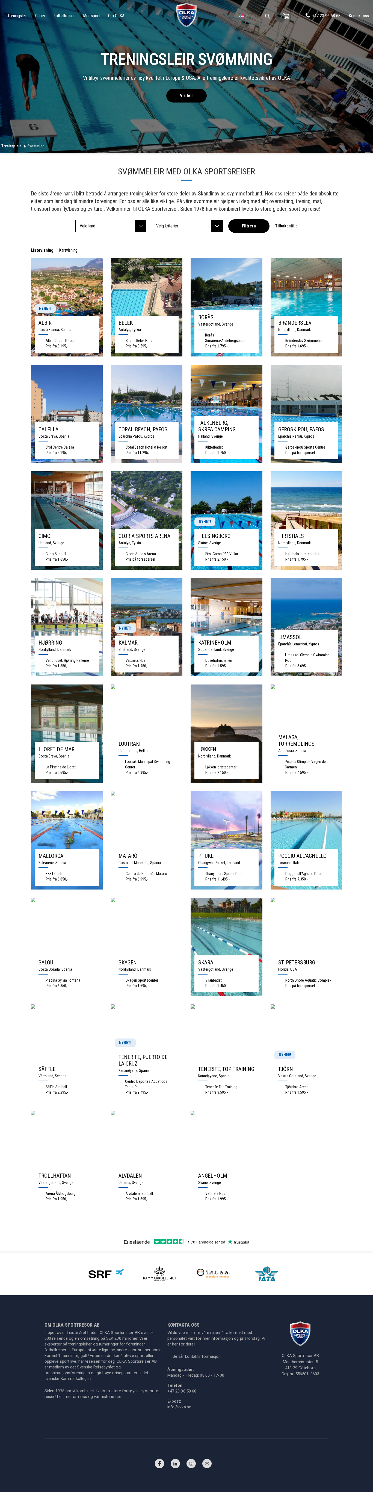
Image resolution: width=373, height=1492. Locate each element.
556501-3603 (307, 1373)
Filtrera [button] (249, 226)
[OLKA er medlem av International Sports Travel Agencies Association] (213, 1273)
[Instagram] (191, 1464)
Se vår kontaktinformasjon (194, 1356)
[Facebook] (159, 1464)
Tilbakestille (286, 226)
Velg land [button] (87, 226)
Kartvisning (68, 250)
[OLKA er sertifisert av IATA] (266, 1273)
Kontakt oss (359, 15)
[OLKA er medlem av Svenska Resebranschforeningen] (106, 1273)
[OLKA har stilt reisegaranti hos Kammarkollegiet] (159, 1273)
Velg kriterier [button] (167, 226)
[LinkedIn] (175, 1464)
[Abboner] (207, 1464)
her (118, 1396)
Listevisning (42, 250)
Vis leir (186, 95)
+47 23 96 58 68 (326, 15)
